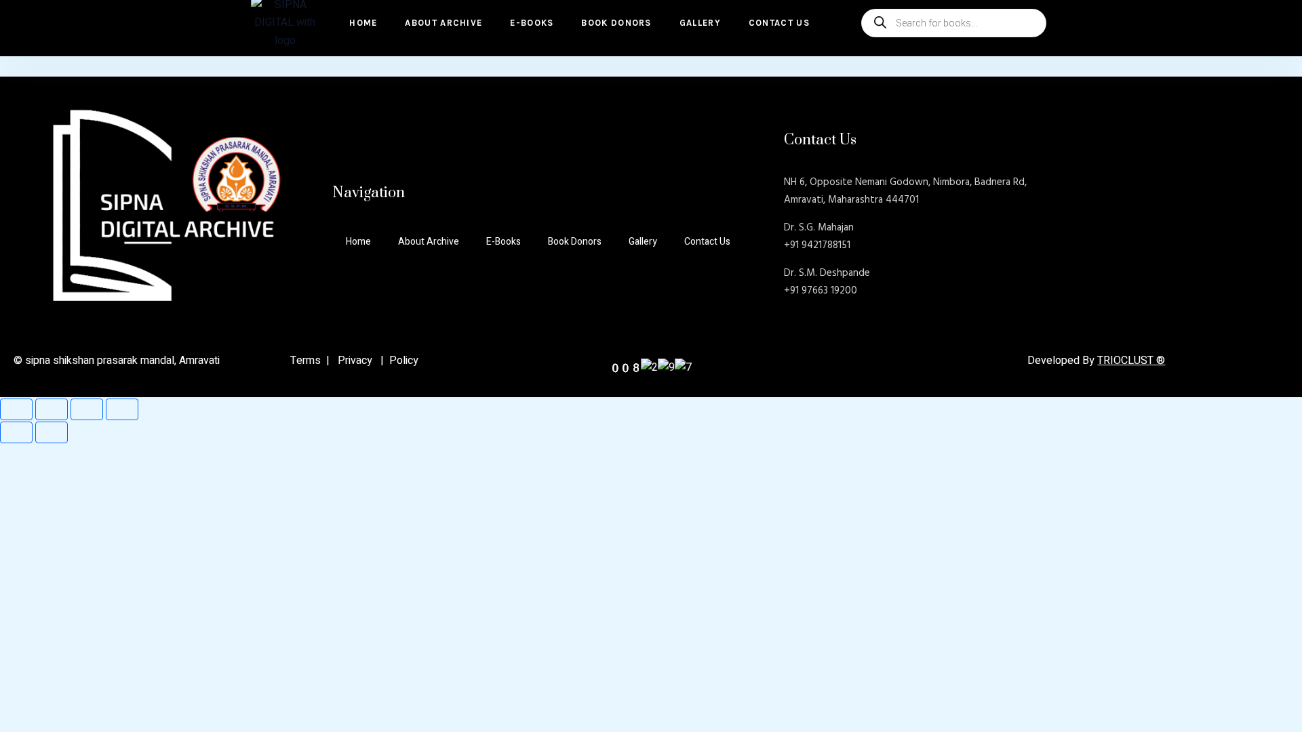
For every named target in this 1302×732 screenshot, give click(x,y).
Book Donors (616, 23)
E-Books (531, 23)
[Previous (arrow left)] (16, 432)
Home (363, 23)
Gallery (700, 23)
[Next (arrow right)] (51, 432)
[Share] (87, 409)
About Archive (443, 23)
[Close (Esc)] (122, 409)
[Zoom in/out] (16, 409)
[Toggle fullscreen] (51, 409)
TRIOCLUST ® (1131, 360)
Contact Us (779, 23)
